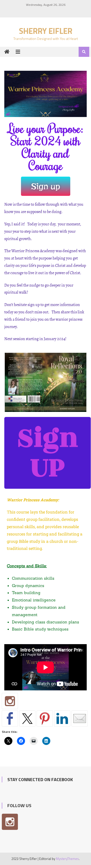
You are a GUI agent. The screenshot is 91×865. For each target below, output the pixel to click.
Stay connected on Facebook (40, 779)
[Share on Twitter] (27, 718)
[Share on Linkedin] (62, 718)
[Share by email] (80, 718)
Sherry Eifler (45, 31)
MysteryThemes (67, 858)
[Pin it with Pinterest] (45, 718)
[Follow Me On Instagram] (10, 701)
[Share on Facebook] (10, 718)
